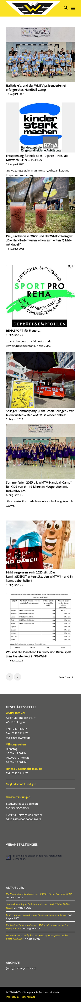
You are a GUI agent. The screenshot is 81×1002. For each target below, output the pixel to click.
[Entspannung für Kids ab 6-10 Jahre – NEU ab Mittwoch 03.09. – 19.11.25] (40, 127)
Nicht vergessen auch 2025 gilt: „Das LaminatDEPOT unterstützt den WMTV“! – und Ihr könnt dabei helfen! (40, 576)
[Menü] (73, 8)
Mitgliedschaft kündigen (21, 784)
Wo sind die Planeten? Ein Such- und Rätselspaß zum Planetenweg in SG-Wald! (38, 654)
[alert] (40, 857)
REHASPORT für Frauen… (23, 330)
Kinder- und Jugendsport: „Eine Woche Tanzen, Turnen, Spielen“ (37, 914)
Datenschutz (28, 996)
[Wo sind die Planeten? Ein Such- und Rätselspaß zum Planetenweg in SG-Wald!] (40, 621)
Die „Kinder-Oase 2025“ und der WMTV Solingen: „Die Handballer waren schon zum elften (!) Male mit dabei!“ (39, 240)
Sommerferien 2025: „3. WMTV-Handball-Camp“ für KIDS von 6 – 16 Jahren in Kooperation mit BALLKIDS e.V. (38, 486)
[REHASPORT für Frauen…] (40, 296)
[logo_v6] (33, 8)
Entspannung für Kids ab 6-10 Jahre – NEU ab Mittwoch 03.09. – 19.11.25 (37, 158)
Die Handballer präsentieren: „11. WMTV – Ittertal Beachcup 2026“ (39, 893)
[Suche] (64, 8)
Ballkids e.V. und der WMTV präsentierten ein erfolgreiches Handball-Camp (36, 87)
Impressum (12, 996)
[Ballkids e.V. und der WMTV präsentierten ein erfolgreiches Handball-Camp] (40, 54)
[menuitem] (64, 8)
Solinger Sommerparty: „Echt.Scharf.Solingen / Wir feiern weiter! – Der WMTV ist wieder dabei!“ (40, 413)
